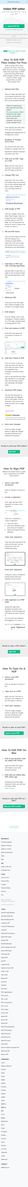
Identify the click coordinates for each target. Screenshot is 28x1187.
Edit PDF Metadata (6, 943)
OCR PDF (3, 985)
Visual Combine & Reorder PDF (10, 1047)
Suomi (3, 1142)
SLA (2, 895)
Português (4, 1131)
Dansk (3, 1073)
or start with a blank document (14, 29)
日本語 (3, 1097)
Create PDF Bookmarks (7, 926)
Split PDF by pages (6, 1030)
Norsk (2, 1125)
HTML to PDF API (6, 866)
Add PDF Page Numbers (8, 912)
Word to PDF (4, 1054)
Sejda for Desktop (6, 845)
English (3, 1080)
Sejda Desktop (14, 112)
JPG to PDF (4, 975)
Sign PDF (12, 652)
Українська (4, 1159)
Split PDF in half (5, 1040)
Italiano (3, 1093)
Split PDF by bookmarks (7, 1026)
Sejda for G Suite (6, 849)
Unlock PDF (4, 1044)
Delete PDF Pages (6, 937)
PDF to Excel (4, 995)
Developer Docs (5, 870)
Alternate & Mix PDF (7, 916)
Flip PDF (3, 961)
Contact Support (14, 827)
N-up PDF (3, 982)
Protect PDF (4, 1013)
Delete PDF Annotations (8, 933)
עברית (2, 1114)
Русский (3, 1138)
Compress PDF (5, 923)
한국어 (3, 1100)
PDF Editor (4, 988)
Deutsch (3, 1069)
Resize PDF (4, 1020)
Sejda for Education (6, 852)
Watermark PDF (5, 1051)
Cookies (3, 884)
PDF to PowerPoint (6, 1002)
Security (3, 891)
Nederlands (4, 1121)
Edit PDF (12, 452)
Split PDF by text (5, 1037)
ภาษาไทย (3, 1149)
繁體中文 (3, 1107)
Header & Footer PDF (7, 968)
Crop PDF (3, 930)
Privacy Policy (18, 42)
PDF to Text (4, 1006)
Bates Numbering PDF (7, 919)
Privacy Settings (5, 888)
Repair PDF (4, 1016)
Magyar (3, 1118)
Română (3, 1135)
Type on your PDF (12, 733)
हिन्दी (2, 1111)
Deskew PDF (4, 940)
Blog (2, 859)
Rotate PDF (4, 1023)
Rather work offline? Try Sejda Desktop (14, 52)
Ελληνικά (3, 1086)
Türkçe (3, 1156)
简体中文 (3, 1104)
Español (3, 1083)
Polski (3, 1128)
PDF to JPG (4, 999)
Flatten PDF (4, 957)
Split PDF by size (6, 1033)
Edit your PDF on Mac (12, 806)
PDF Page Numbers (6, 992)
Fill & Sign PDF (5, 954)
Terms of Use (10, 42)
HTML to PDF (5, 971)
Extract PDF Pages (6, 950)
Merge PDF (4, 978)
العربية (3, 1062)
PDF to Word (4, 1009)
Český (2, 1076)
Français (3, 1090)
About (2, 856)
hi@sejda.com (5, 1167)
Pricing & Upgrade (6, 842)
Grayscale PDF (5, 964)
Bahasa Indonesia (6, 1066)
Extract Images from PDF (8, 947)
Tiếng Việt (4, 1152)
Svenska (3, 1145)
